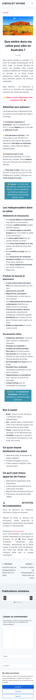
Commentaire (9, 624)
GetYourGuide (18, 531)
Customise (18, 691)
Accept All (18, 687)
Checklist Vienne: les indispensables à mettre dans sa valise (27, 571)
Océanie (5, 12)
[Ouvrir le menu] (32, 3)
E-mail (7, 666)
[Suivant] (31, 598)
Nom (6, 656)
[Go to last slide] (4, 598)
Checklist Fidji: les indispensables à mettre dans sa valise (9, 569)
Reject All (18, 696)
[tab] (14, 602)
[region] (18, 685)
